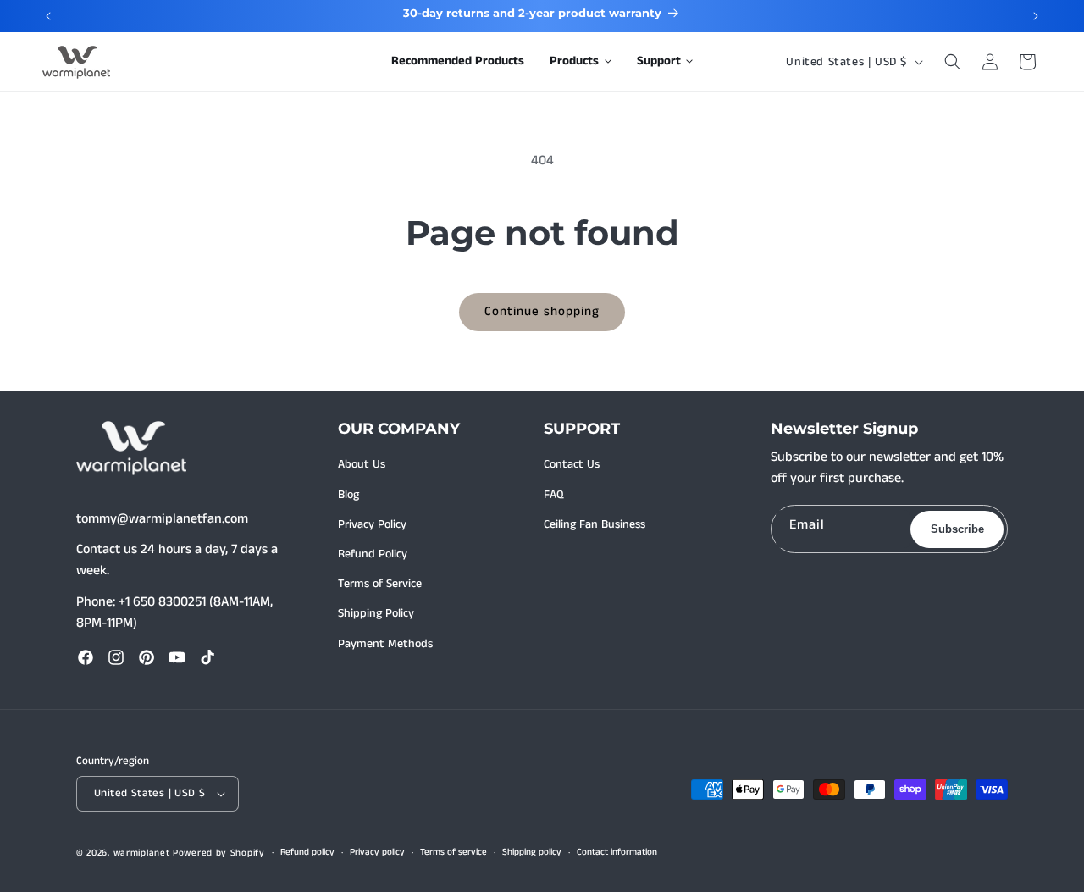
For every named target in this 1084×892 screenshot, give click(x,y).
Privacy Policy (372, 524)
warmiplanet (141, 853)
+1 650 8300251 (162, 602)
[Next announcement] (1035, 16)
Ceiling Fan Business (594, 524)
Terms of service (453, 852)
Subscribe (957, 529)
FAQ (554, 494)
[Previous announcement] (48, 16)
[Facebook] (85, 657)
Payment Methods (385, 643)
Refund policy (307, 852)
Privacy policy (377, 852)
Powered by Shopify (219, 853)
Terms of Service (380, 583)
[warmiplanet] (131, 448)
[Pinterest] (146, 657)
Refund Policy (372, 554)
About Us (361, 464)
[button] (580, 61)
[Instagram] (116, 657)
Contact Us (572, 464)
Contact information (617, 852)
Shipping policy (531, 852)
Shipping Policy (376, 613)
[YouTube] (177, 657)
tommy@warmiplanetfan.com (162, 519)
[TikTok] (207, 657)
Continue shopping (542, 311)
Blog (348, 494)
